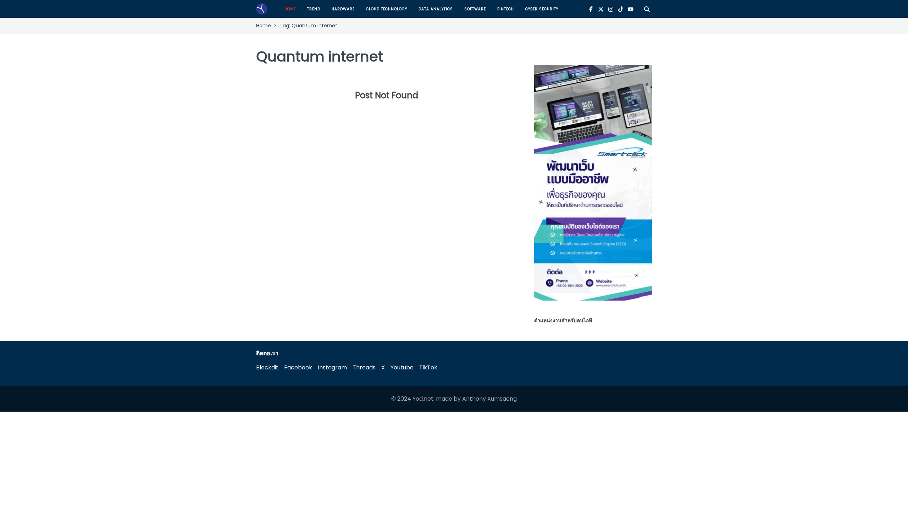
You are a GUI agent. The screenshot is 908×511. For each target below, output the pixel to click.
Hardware (343, 9)
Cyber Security (541, 9)
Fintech (505, 9)
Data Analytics (436, 9)
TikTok (428, 367)
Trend (313, 9)
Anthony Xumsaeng (489, 399)
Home (290, 9)
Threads (364, 367)
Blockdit (267, 367)
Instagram (332, 367)
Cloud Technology (386, 9)
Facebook (298, 367)
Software (475, 9)
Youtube (402, 367)
